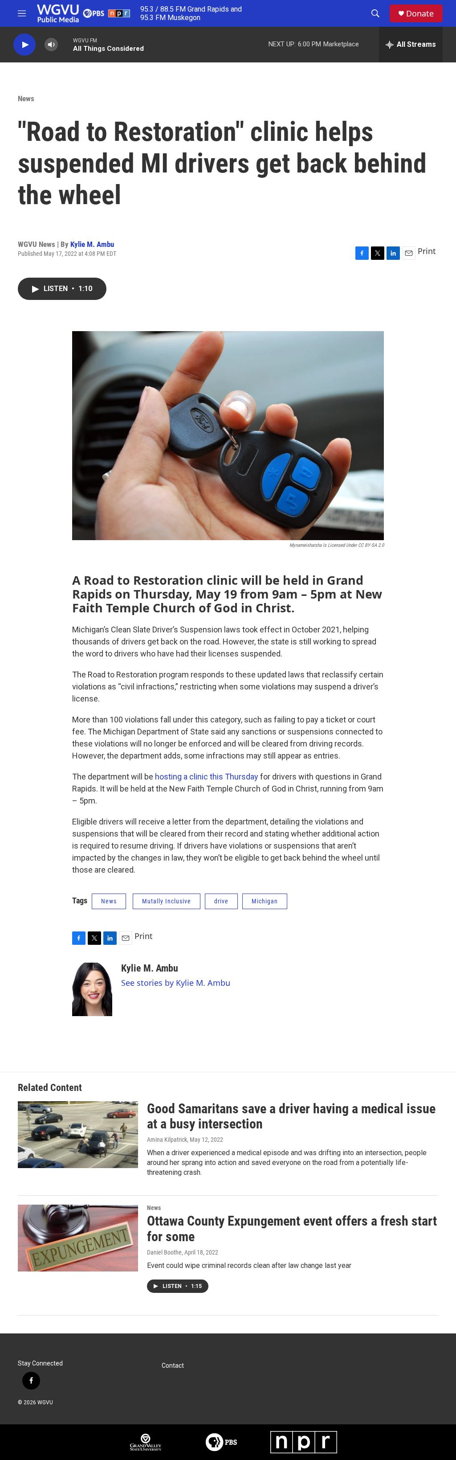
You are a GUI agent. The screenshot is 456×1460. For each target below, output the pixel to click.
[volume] (51, 45)
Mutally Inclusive (166, 901)
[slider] (65, 44)
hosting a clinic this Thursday (206, 776)
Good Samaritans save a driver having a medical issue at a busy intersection (291, 1116)
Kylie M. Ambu (92, 244)
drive (221, 901)
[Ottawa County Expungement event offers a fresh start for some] (78, 1238)
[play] (24, 45)
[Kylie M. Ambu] (92, 989)
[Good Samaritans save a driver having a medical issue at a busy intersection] (78, 1134)
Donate (420, 13)
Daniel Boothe (164, 1252)
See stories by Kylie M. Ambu (175, 982)
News (26, 98)
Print (427, 251)
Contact (173, 1365)
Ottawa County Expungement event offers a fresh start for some (292, 1228)
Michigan (265, 901)
